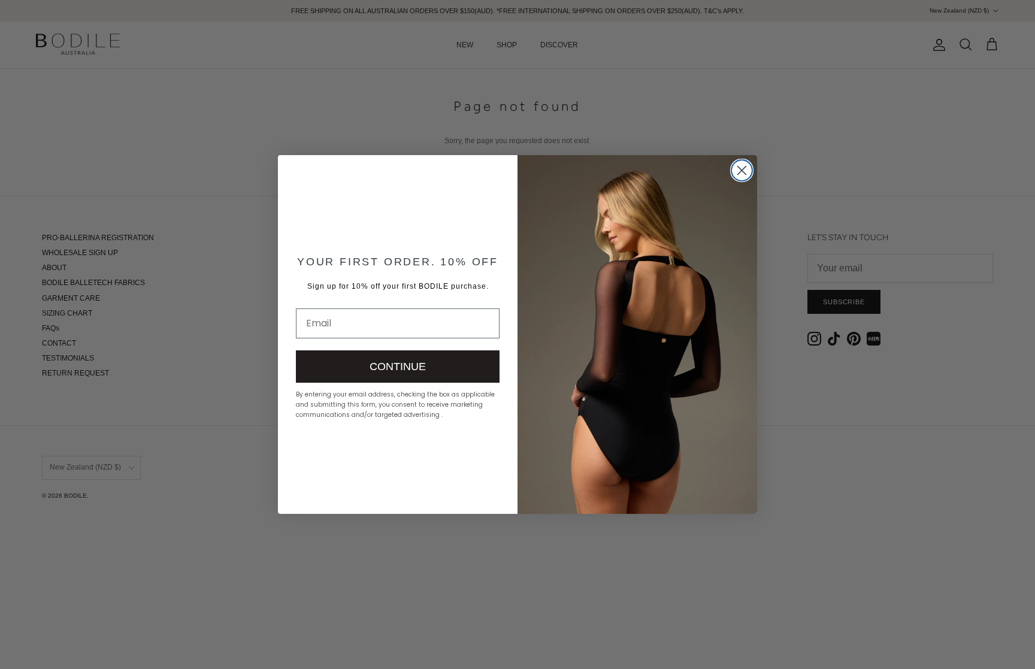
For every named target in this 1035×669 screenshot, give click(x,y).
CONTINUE (398, 367)
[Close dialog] (741, 170)
